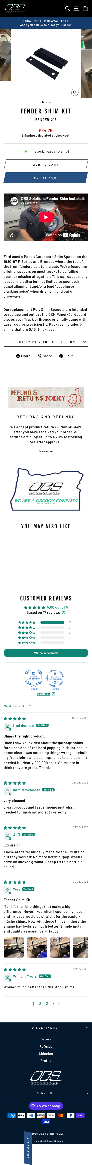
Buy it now (45, 177)
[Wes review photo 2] (37, 947)
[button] (27, 622)
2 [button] (40, 1003)
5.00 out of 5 (57, 607)
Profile (46, 1060)
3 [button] (47, 1003)
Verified (43, 693)
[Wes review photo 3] (60, 947)
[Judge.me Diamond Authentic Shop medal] (33, 678)
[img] (15, 718)
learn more (46, 451)
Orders (46, 1039)
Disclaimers (45, 1027)
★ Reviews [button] (28, 1148)
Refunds (46, 1046)
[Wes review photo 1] (14, 947)
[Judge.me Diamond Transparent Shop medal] (55, 678)
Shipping (28, 135)
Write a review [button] (46, 653)
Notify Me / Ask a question (45, 342)
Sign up (45, 1093)
